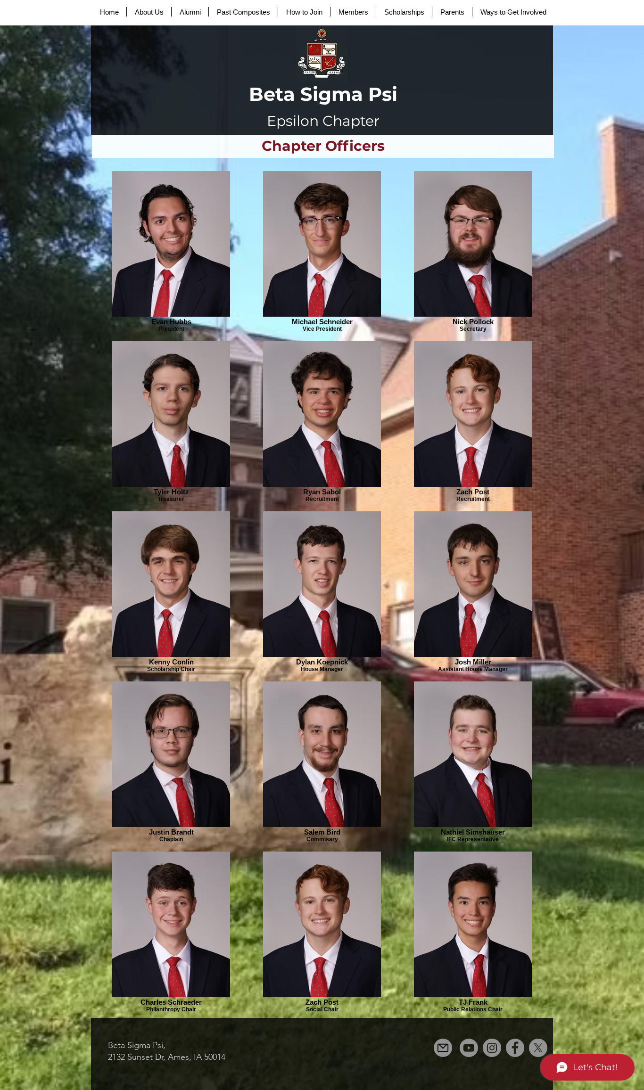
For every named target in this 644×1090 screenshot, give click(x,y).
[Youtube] (469, 1048)
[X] (538, 1048)
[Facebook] (515, 1048)
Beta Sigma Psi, (136, 1045)
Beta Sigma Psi (323, 94)
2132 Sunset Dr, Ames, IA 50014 (166, 1057)
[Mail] (443, 1048)
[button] (149, 11)
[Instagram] (492, 1048)
